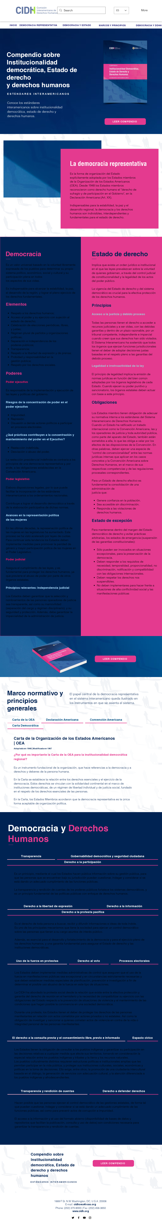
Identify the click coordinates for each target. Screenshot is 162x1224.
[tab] (23, 720)
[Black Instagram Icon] (90, 1217)
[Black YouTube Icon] (84, 1217)
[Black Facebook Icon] (78, 1217)
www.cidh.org (80, 1211)
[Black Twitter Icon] (73, 1217)
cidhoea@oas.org (85, 1205)
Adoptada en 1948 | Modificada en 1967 (33, 749)
